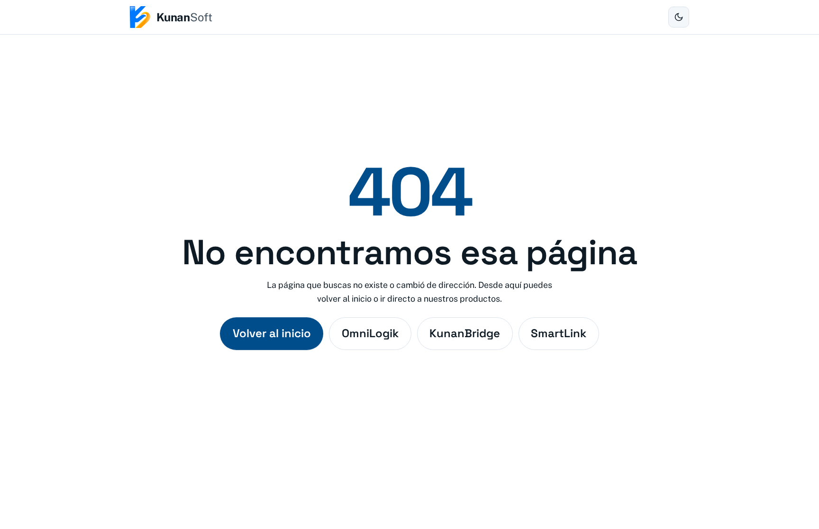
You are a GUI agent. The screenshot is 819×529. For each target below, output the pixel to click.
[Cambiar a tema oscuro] (678, 17)
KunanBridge (464, 333)
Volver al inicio (272, 333)
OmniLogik (370, 333)
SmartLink (558, 333)
